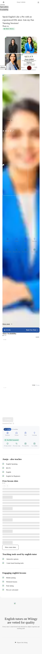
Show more (6, 324)
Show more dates (10, 547)
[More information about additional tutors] (13, 423)
